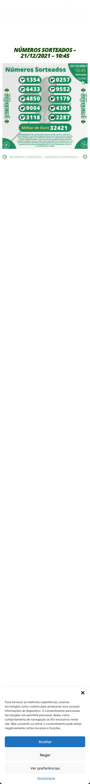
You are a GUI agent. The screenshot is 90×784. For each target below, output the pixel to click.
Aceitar (45, 741)
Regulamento (46, 778)
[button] (82, 692)
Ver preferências (45, 768)
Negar (45, 755)
